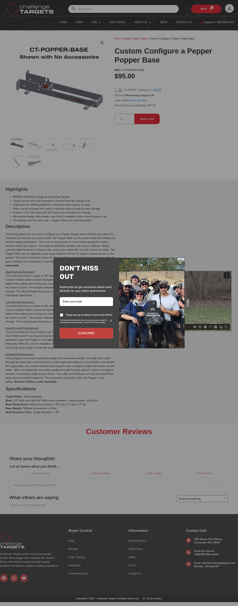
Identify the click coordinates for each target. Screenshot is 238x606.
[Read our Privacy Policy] (111, 321)
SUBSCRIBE (86, 333)
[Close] (180, 262)
